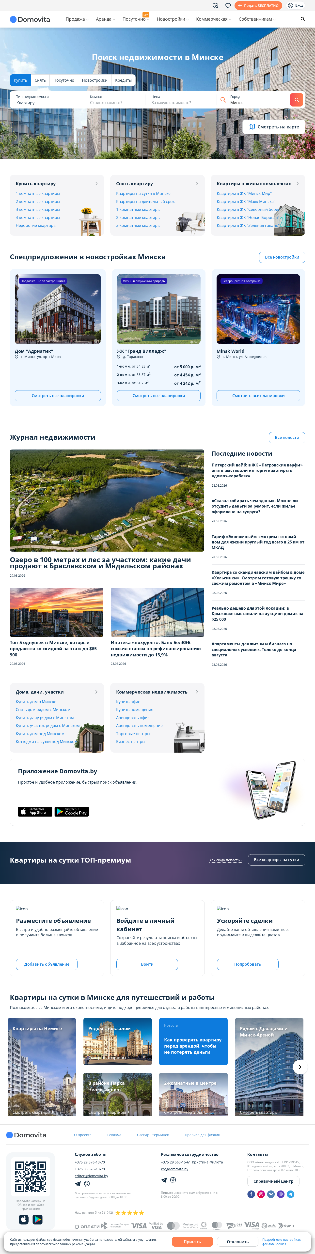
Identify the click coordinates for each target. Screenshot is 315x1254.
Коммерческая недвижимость (152, 692)
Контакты (257, 1154)
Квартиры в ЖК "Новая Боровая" (248, 217)
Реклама (114, 1134)
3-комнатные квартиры (38, 209)
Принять (192, 1241)
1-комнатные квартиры (38, 193)
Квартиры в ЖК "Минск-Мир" (244, 193)
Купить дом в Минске (36, 701)
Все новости (287, 437)
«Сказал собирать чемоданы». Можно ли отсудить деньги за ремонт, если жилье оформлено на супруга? (255, 506)
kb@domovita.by (174, 1169)
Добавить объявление (46, 964)
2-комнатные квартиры (38, 201)
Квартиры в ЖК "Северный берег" (249, 209)
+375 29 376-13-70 (90, 1162)
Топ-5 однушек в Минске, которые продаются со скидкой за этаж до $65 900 (53, 648)
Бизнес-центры (130, 741)
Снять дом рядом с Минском (43, 709)
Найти (296, 100)
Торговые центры (133, 733)
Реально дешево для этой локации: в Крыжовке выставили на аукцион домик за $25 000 (257, 613)
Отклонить (238, 1241)
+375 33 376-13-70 (90, 1169)
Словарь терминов (153, 1134)
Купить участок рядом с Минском (48, 725)
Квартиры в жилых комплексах (254, 183)
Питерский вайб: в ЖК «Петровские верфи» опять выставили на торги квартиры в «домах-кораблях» (257, 470)
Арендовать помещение (139, 725)
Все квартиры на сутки (276, 859)
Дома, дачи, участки (40, 692)
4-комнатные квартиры (38, 217)
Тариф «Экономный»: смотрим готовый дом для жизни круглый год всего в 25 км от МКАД (258, 542)
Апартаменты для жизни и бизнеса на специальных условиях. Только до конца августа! (254, 649)
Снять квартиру (134, 183)
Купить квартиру (36, 183)
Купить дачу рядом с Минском (45, 717)
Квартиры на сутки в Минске (143, 193)
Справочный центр (273, 1181)
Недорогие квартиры (36, 225)
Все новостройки (282, 257)
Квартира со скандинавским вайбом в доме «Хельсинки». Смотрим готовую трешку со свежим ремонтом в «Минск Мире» (258, 578)
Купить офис (128, 701)
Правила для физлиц (202, 1134)
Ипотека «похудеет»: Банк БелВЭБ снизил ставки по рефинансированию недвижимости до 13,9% (156, 648)
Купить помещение (134, 709)
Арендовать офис (132, 717)
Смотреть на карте (278, 127)
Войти (147, 964)
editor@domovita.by (91, 1176)
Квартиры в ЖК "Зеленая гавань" (248, 225)
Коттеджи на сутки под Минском (47, 741)
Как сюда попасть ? (225, 860)
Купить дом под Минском (40, 733)
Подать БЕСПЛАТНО (261, 5)
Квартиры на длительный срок (145, 201)
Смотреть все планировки (58, 395)
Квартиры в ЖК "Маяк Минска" (246, 201)
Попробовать (247, 964)
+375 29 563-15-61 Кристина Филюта (192, 1162)
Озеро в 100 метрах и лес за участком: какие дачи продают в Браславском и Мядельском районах (100, 563)
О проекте (83, 1134)
